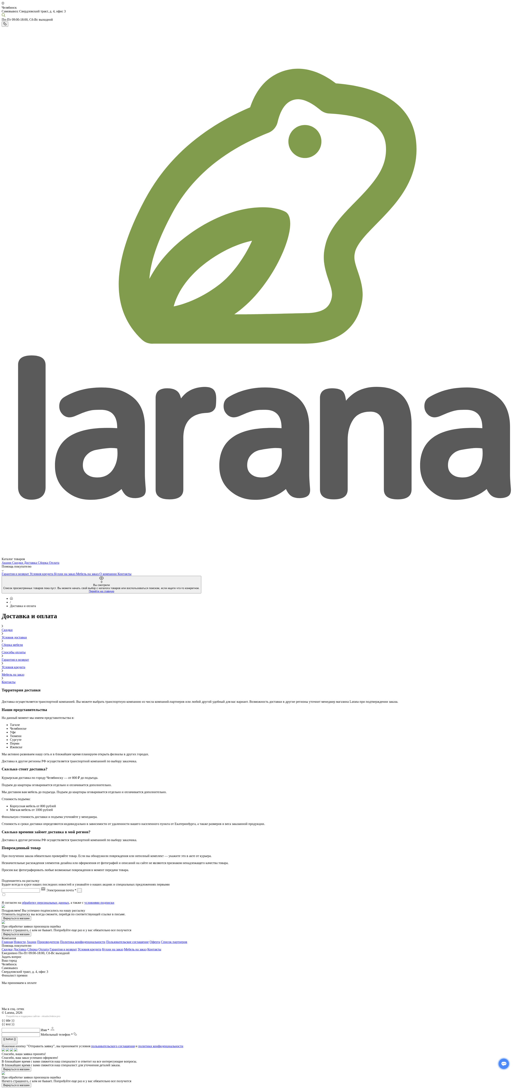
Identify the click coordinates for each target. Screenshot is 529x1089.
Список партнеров (174, 942)
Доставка (31, 562)
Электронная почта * (61, 890)
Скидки (18, 562)
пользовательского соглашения (113, 1046)
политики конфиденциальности (160, 1046)
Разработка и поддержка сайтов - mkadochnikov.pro (33, 1016)
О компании (108, 574)
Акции (7, 562)
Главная (7, 942)
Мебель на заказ (87, 574)
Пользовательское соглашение (127, 942)
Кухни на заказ (65, 574)
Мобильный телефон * (57, 1034)
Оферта (155, 942)
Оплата (54, 562)
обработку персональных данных (45, 902)
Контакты (124, 574)
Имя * (45, 1030)
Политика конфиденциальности (82, 942)
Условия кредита (42, 574)
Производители (48, 942)
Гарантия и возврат (16, 574)
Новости (20, 942)
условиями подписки (99, 902)
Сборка (43, 562)
